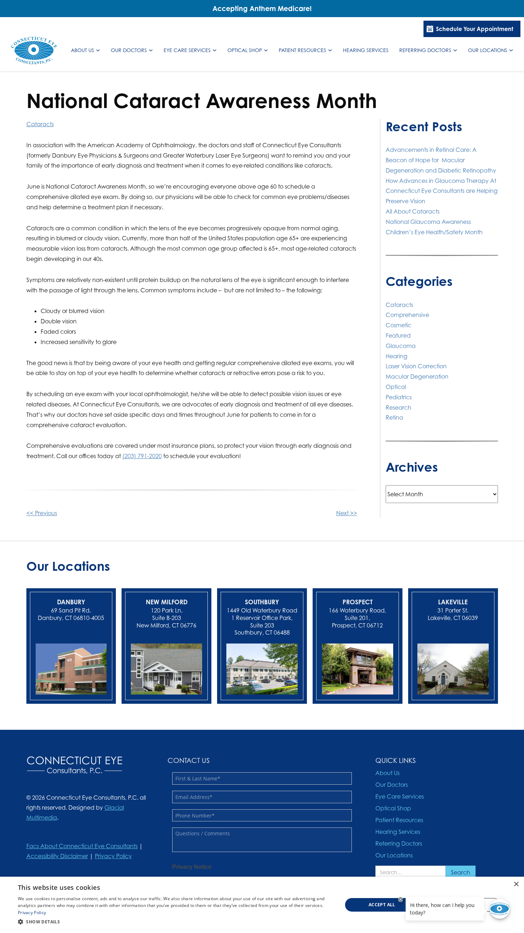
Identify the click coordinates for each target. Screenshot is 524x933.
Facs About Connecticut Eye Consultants (82, 846)
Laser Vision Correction (416, 366)
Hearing (396, 356)
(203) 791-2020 (142, 456)
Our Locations (487, 50)
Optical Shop (244, 50)
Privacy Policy (113, 856)
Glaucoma (401, 345)
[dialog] (262, 905)
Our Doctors (129, 50)
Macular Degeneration (417, 376)
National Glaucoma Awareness (428, 221)
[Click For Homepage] (74, 765)
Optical (396, 386)
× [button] (516, 884)
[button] (175, 922)
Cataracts (40, 124)
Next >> (346, 513)
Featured (398, 335)
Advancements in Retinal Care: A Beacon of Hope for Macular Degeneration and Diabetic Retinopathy (442, 160)
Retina (394, 417)
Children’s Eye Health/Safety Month (434, 232)
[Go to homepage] (34, 50)
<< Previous (41, 513)
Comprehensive (407, 314)
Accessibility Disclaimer (57, 856)
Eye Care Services (187, 50)
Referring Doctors (425, 50)
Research (398, 407)
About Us (82, 50)
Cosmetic (398, 325)
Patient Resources (302, 50)
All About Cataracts (413, 211)
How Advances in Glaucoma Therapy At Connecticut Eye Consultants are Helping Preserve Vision (442, 191)
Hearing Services (366, 50)
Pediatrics (399, 397)
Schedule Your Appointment (474, 28)
